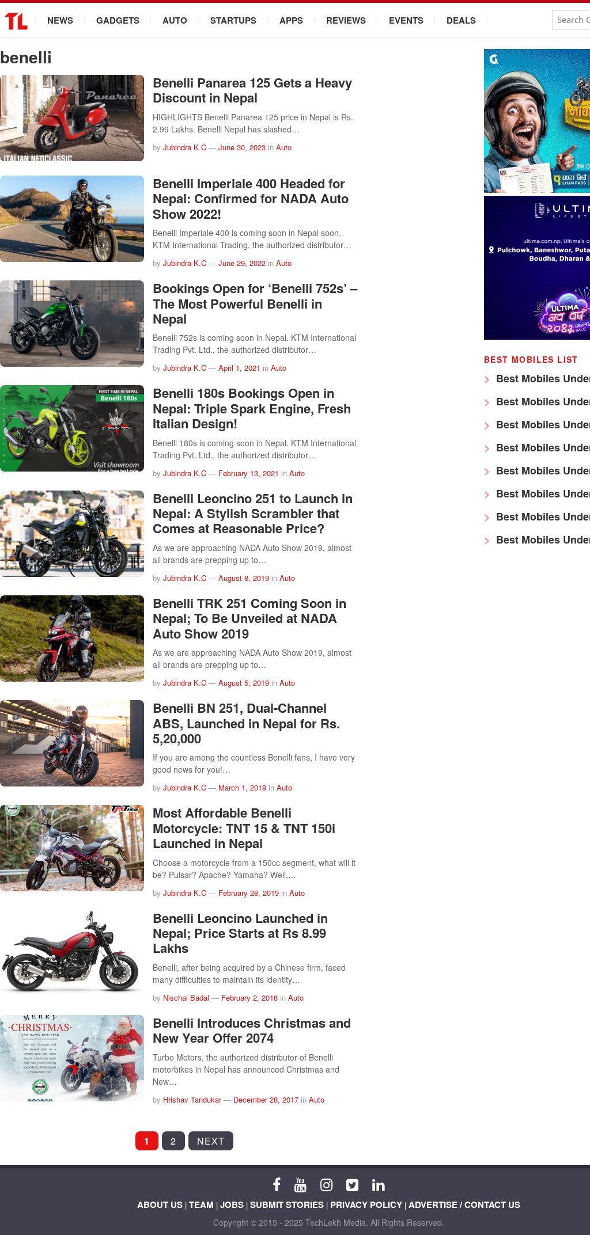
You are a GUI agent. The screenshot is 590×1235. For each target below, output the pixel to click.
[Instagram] (326, 1183)
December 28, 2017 (265, 1099)
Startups (233, 20)
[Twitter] (352, 1183)
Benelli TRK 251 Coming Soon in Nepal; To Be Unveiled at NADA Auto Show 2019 (249, 618)
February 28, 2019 (248, 892)
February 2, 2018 (249, 997)
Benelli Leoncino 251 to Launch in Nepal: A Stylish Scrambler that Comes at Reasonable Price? (253, 513)
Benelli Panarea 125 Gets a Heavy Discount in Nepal (252, 90)
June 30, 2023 (242, 147)
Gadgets (117, 20)
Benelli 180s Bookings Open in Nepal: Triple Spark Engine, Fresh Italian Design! (252, 407)
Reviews (346, 20)
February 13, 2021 (248, 473)
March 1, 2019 (242, 787)
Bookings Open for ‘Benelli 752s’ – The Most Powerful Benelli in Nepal (255, 303)
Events (406, 20)
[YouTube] (300, 1183)
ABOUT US (160, 1204)
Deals (461, 20)
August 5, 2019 (243, 682)
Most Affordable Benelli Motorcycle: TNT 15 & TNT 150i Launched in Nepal (244, 827)
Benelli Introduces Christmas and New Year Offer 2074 (252, 1030)
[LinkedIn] (378, 1183)
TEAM (201, 1204)
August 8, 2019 (243, 577)
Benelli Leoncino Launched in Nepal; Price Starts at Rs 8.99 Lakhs (240, 933)
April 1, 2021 (239, 367)
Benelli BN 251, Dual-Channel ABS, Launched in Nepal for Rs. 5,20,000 (246, 722)
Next (211, 1140)
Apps (291, 20)
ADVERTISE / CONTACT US (464, 1204)
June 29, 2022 (242, 262)
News (60, 20)
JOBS (232, 1204)
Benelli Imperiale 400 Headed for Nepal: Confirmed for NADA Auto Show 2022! (251, 198)
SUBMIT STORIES (287, 1204)
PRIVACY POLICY (366, 1204)
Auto (174, 20)
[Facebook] (277, 1183)
